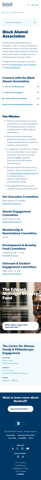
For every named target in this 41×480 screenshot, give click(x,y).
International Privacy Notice (26, 435)
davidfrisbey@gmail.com (12, 221)
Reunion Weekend (13, 67)
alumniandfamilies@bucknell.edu (14, 373)
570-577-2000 (20, 471)
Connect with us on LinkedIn (16, 98)
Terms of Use (12, 438)
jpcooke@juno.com (10, 255)
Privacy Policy (10, 435)
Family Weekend (29, 64)
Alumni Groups (18, 13)
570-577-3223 (8, 370)
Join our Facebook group (14, 86)
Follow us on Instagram (14, 92)
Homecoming (17, 64)
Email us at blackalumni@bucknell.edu (17, 104)
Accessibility (22, 438)
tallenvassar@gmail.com (11, 273)
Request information (19, 408)
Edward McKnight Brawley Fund (22, 173)
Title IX (31, 438)
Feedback (20, 474)
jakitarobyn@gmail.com (11, 203)
